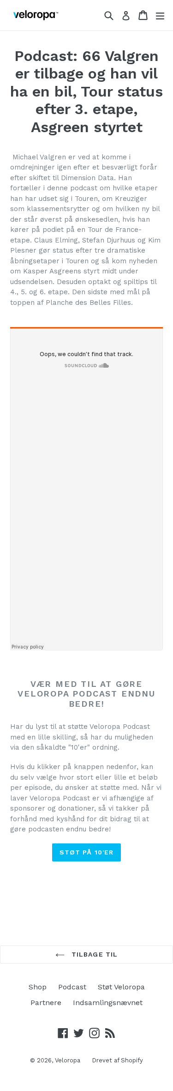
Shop (38, 986)
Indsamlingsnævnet (108, 1002)
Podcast (72, 986)
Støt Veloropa (121, 986)
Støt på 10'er (87, 852)
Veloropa (67, 1060)
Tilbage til (93, 954)
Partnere (45, 1002)
